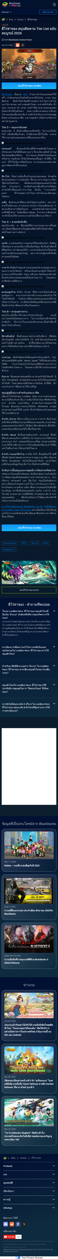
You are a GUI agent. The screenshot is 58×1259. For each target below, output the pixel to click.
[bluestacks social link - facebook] (18, 1224)
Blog (11, 19)
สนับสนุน (7, 1208)
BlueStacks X (9, 549)
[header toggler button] (54, 4)
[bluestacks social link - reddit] (12, 1224)
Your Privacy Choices (32, 1257)
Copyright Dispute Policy (28, 1249)
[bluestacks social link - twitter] (24, 1224)
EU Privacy (42, 1249)
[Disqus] (29, 766)
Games (20, 19)
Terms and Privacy (10, 1249)
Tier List (34, 543)
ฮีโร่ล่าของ (32, 19)
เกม (5, 1174)
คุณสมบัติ (8, 1182)
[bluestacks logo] (11, 4)
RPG (25, 94)
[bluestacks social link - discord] (5, 1224)
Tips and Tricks (9, 543)
